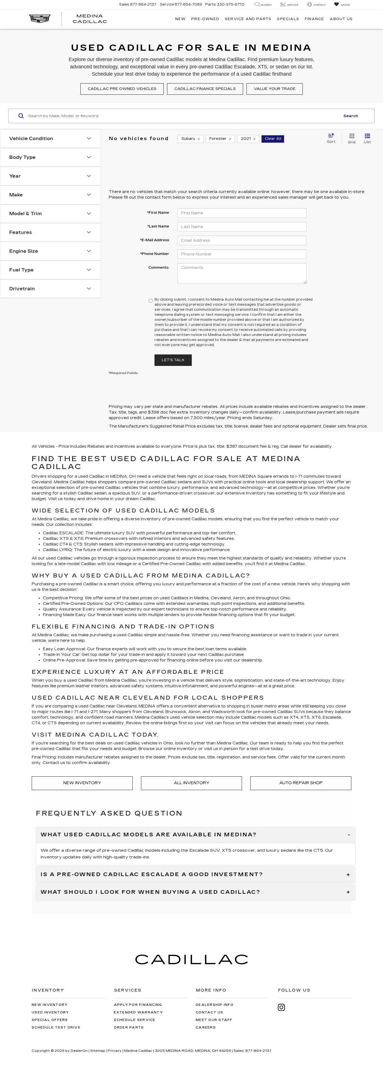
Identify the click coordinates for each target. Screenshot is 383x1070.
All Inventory (191, 783)
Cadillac (193, 563)
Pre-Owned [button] (205, 19)
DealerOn (79, 1051)
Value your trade (275, 89)
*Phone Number (154, 254)
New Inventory (82, 783)
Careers (206, 1027)
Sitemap (97, 1051)
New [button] (180, 19)
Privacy (115, 1051)
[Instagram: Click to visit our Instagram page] (284, 1007)
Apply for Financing (138, 1005)
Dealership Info (215, 1005)
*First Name (158, 213)
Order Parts (129, 1027)
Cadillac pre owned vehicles (122, 89)
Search (350, 116)
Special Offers (50, 1020)
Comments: (158, 268)
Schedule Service (135, 1020)
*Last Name (158, 226)
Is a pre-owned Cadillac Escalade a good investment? (152, 875)
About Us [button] (341, 19)
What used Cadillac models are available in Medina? (149, 835)
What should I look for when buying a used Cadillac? (151, 892)
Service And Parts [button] (248, 19)
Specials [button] (288, 19)
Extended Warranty (138, 1012)
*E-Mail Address (154, 240)
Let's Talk (173, 360)
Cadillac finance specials (205, 89)
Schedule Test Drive (56, 1027)
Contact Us (209, 1012)
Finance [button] (314, 19)
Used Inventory (50, 1012)
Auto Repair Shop (301, 783)
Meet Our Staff (214, 1020)
